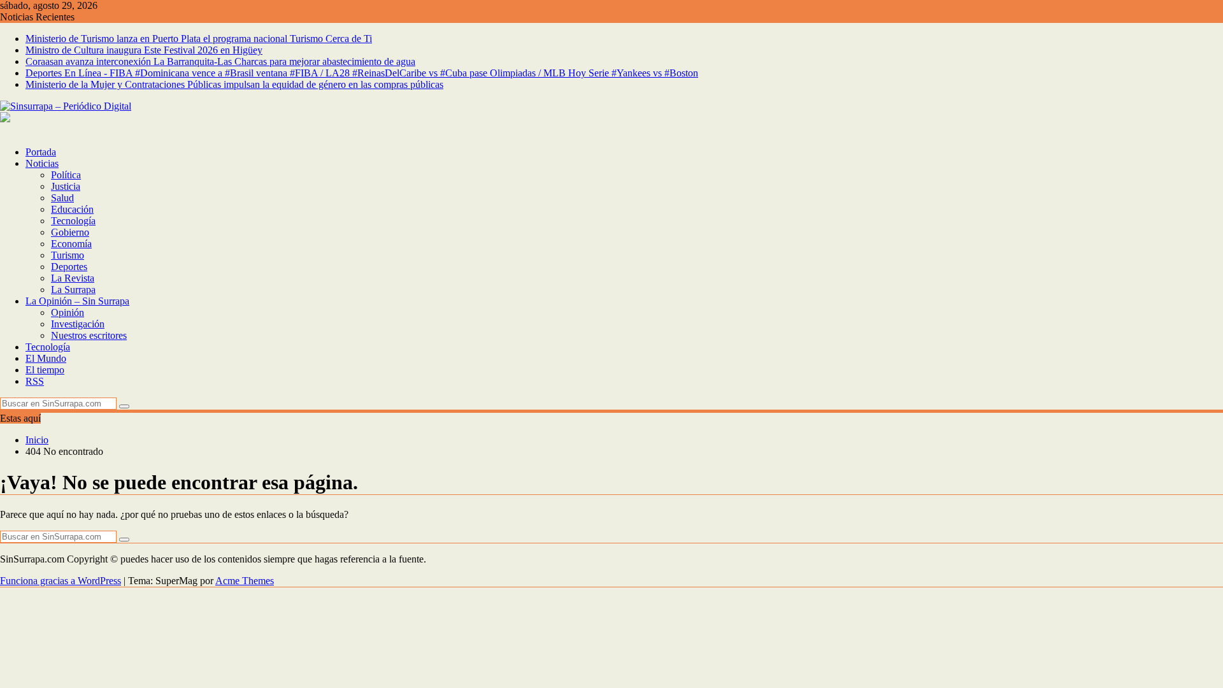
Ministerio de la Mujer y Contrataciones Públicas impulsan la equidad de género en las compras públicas (234, 84)
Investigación (77, 324)
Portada (40, 152)
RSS (34, 381)
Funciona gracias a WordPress (60, 580)
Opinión (67, 312)
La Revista (72, 278)
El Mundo (45, 358)
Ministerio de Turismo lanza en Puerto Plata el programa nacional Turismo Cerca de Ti (198, 38)
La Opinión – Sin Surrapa (77, 301)
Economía (71, 243)
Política (66, 174)
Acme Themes (244, 580)
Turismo (67, 255)
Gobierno (70, 232)
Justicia (65, 186)
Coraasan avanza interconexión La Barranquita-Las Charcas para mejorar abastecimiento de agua (220, 61)
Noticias (42, 163)
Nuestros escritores (89, 335)
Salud (62, 197)
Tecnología (73, 220)
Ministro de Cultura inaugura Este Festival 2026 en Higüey (143, 50)
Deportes (69, 266)
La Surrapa (73, 289)
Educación (72, 209)
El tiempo (44, 369)
